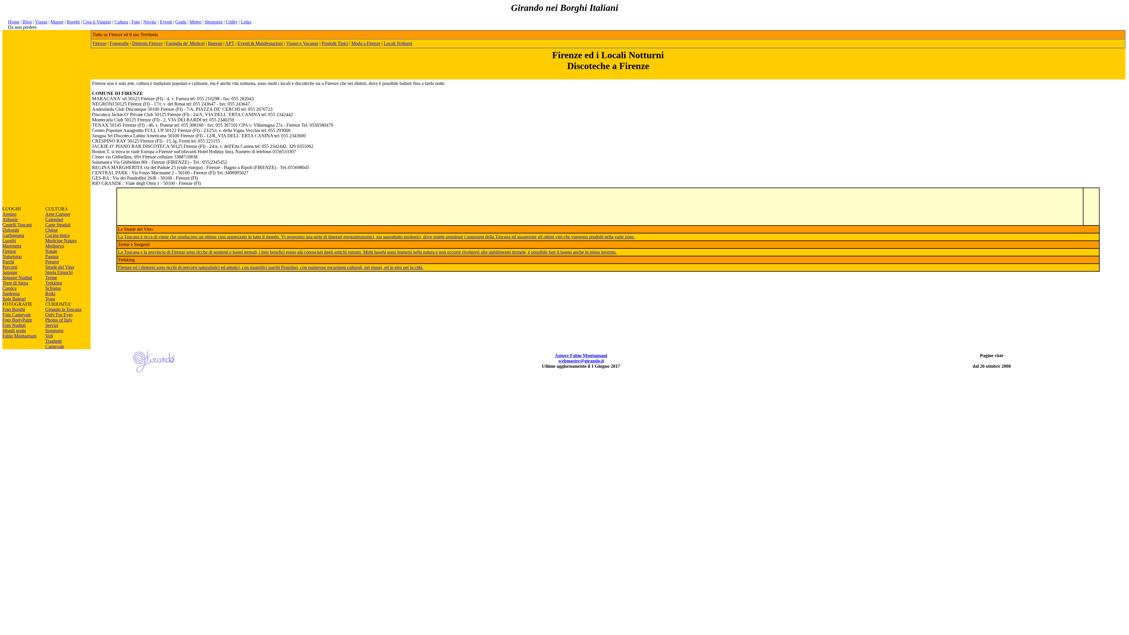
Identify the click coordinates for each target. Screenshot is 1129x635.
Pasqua (52, 256)
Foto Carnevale (16, 314)
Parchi (8, 261)
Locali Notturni (398, 43)
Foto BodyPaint (17, 319)
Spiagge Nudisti (17, 277)
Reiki (50, 293)
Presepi (52, 261)
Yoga (50, 298)
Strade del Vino (59, 267)
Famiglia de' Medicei (185, 43)
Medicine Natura (60, 240)
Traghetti (53, 341)
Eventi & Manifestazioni (260, 43)
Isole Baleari (14, 298)
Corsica (9, 288)
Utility (232, 21)
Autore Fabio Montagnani (581, 355)
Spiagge (9, 272)
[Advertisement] (46, 118)
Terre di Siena (15, 282)
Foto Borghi (13, 309)
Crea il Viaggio (97, 21)
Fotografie (119, 43)
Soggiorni (54, 330)
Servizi (51, 325)
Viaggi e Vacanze (302, 43)
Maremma (11, 245)
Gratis (180, 21)
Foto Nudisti (14, 325)
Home (13, 21)
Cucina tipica (57, 235)
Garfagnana (13, 235)
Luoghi (9, 240)
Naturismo (12, 256)
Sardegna (11, 293)
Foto (135, 21)
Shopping (214, 21)
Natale (51, 251)
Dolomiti (10, 230)
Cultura (121, 21)
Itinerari (215, 43)
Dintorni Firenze (147, 43)
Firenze (9, 251)
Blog (27, 21)
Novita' (150, 21)
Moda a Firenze (365, 43)
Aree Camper (57, 214)
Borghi (73, 21)
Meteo (195, 21)
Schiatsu (53, 288)
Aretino (9, 214)
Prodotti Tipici (335, 43)
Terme (51, 277)
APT (229, 43)
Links (246, 21)
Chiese (51, 230)
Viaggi (41, 21)
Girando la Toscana (63, 309)
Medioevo (54, 245)
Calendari (54, 219)
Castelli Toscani (17, 224)
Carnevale (54, 346)
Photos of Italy (58, 319)
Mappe (57, 21)
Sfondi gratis (14, 330)
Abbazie (10, 219)
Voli (49, 335)
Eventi (166, 21)
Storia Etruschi (59, 272)
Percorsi (9, 267)
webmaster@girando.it (581, 360)
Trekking (53, 282)
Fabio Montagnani (19, 335)
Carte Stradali (58, 224)
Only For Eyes (59, 314)
